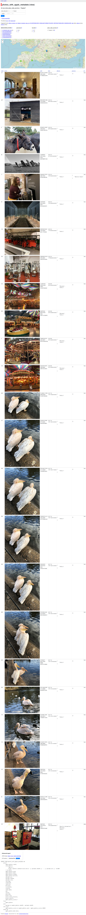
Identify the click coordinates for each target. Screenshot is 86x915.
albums (10, 23)
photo (5, 71)
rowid (2, 71)
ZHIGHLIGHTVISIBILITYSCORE (46, 23)
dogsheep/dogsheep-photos (23, 913)
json (7, 20)
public (5, 1)
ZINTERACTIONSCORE (58, 23)
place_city (27, 23)
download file (12, 858)
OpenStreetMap (79, 67)
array (12, 856)
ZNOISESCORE (67, 23)
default (9, 856)
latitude (19, 23)
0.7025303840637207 (6, 37)
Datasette (6, 913)
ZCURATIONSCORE (34, 23)
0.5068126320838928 (6, 36)
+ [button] (2, 40)
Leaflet (75, 67)
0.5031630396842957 (6, 31)
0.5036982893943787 (6, 33)
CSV (9, 20)
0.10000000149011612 (7, 30)
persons (13, 23)
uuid (41, 71)
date (72, 23)
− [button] (2, 42)
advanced (13, 20)
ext (16, 23)
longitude (23, 23)
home (2, 1)
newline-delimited (17, 856)
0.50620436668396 (6, 34)
